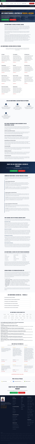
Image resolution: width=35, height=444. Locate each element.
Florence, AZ (11, 435)
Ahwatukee (5, 314)
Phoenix (28, 412)
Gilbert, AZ (17, 435)
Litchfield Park (28, 409)
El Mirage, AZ (5, 438)
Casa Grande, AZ (2, 435)
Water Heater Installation (15, 416)
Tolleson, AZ (2, 438)
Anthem (8, 314)
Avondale (12, 319)
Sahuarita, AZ (27, 438)
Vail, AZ (32, 438)
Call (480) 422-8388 (5, 19)
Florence (30, 314)
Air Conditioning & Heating (16, 406)
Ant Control (14, 404)
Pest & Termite (14, 398)
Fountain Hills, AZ (14, 435)
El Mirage (19, 319)
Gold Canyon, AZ (20, 435)
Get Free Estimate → (12, 19)
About (18, 3)
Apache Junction (12, 314)
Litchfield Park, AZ (29, 435)
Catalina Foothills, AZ (12, 438)
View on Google (3, 361)
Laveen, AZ (26, 435)
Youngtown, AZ (8, 438)
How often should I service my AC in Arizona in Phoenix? (11, 307)
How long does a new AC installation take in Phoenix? (11, 301)
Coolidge (27, 314)
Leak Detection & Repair (15, 419)
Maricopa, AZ (33, 435)
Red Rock (33, 422)
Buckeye (16, 314)
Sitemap (22, 407)
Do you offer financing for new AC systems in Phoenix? (11, 303)
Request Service (32, 3)
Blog (19, 3)
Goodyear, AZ (23, 435)
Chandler (24, 314)
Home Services (7, 3)
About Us (22, 398)
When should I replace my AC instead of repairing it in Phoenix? (12, 299)
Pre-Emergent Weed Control (15, 424)
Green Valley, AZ (15, 438)
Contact (22, 401)
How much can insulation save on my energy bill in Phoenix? (12, 305)
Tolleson (15, 319)
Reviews (15, 3)
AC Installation (14, 409)
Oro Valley (30, 422)
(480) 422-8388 (32, 0)
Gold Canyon (31, 406)
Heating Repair (14, 412)
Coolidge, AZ (8, 435)
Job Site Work (11, 3)
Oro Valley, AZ (21, 438)
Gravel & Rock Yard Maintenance (16, 427)
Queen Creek (30, 412)
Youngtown (22, 319)
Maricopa (32, 409)
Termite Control (14, 401)
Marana (28, 422)
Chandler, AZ (5, 435)
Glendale (28, 406)
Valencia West (28, 425)
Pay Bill (28, 3)
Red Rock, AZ (24, 438)
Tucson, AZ (30, 438)
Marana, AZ (18, 438)
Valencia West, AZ (2, 440)
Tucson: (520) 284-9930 (3, 407)
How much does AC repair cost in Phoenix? (10, 297)
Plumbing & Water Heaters (16, 414)
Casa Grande (20, 314)
